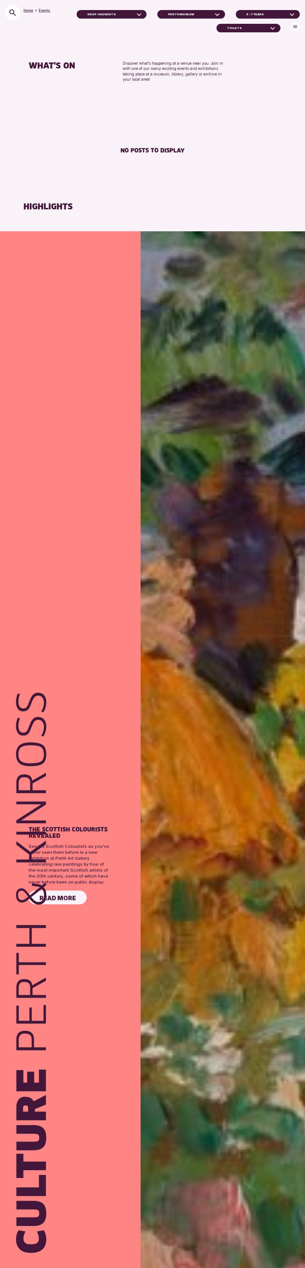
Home (28, 10)
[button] (139, 14)
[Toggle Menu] (295, 26)
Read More (57, 898)
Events (44, 10)
